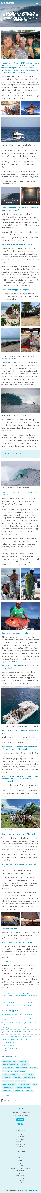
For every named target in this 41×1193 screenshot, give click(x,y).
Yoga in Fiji (29, 1091)
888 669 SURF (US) (21, 1115)
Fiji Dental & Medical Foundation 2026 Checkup (16, 1036)
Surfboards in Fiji (8, 1088)
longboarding (20, 1081)
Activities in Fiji (23, 1061)
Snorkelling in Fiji (24, 1084)
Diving (20, 1173)
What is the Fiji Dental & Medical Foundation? (11, 1004)
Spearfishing (20, 1175)
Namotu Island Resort (20, 995)
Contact (20, 1149)
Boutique (20, 1183)
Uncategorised (32, 995)
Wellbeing (20, 1180)
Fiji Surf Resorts (20, 1071)
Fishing (20, 1163)
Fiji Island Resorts (21, 1068)
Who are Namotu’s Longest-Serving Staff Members (17, 1015)
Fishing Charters (27, 1074)
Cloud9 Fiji (20, 1178)
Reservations (20, 1151)
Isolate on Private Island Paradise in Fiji (29, 1004)
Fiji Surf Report (7, 1071)
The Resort (21, 1137)
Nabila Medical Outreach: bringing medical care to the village (18, 1032)
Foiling (20, 1166)
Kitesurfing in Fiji (8, 1081)
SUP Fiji (35, 1084)
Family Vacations (8, 1068)
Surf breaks (20, 1144)
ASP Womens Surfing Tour (10, 1064)
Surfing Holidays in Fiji (23, 1088)
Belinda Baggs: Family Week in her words (13, 1028)
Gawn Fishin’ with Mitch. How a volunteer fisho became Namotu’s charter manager (18, 1050)
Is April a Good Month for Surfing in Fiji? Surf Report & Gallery (17, 1019)
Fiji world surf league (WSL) (11, 1074)
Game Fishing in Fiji (29, 1078)
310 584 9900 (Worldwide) (21, 1112)
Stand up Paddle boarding (20, 1168)
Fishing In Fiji (6, 1078)
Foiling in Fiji (17, 1078)
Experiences (20, 1142)
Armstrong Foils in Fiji (7, 1043)
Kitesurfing (20, 1171)
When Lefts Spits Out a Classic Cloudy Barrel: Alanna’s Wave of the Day (19, 1024)
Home (20, 1134)
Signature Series (20, 1147)
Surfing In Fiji (6, 1091)
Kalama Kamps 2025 (7, 1046)
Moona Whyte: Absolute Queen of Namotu (14, 1039)
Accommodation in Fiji (9, 1061)
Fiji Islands (10, 995)
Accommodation (20, 1139)
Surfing (20, 1161)
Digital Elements (34, 1190)
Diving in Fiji (24, 1064)
